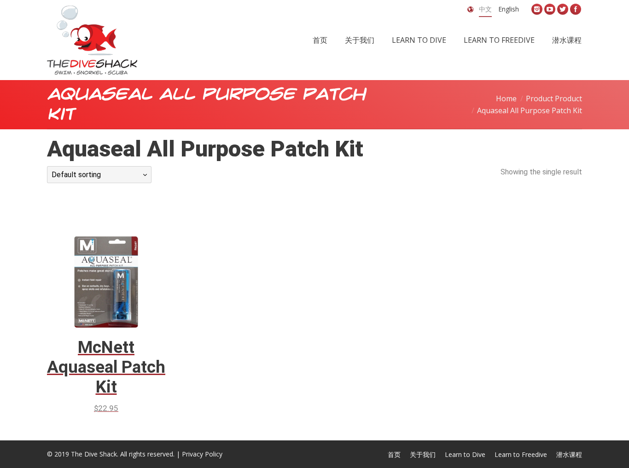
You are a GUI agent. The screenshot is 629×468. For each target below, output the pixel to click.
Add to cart (93, 266)
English (508, 9)
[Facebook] (575, 9)
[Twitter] (562, 9)
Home (506, 98)
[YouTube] (549, 9)
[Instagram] (536, 9)
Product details (119, 266)
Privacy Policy (202, 454)
